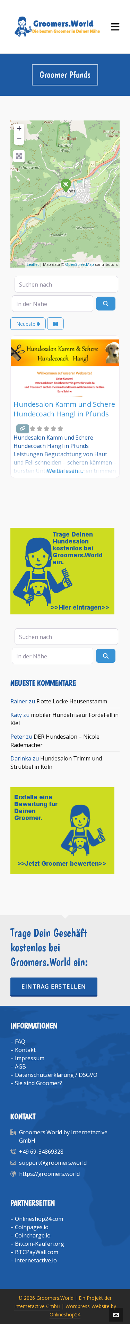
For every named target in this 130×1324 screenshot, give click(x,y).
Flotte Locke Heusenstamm (71, 701)
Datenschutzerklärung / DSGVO (56, 1075)
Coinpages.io (32, 1227)
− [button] (19, 138)
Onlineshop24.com (39, 1219)
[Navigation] (115, 27)
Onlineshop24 (65, 1314)
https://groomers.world (49, 1174)
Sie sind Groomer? (38, 1083)
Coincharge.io (33, 1235)
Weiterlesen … (65, 471)
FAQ (20, 1041)
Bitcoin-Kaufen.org (39, 1244)
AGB (20, 1066)
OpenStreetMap (79, 264)
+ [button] (19, 128)
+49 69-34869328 (41, 1151)
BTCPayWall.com (36, 1252)
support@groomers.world (53, 1163)
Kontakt (25, 1050)
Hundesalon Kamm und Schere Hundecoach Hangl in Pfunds (64, 408)
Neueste (26, 324)
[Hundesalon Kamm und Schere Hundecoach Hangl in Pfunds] (65, 185)
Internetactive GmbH (37, 1306)
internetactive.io (36, 1260)
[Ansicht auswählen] (55, 323)
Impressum (29, 1058)
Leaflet (33, 264)
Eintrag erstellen (53, 986)
